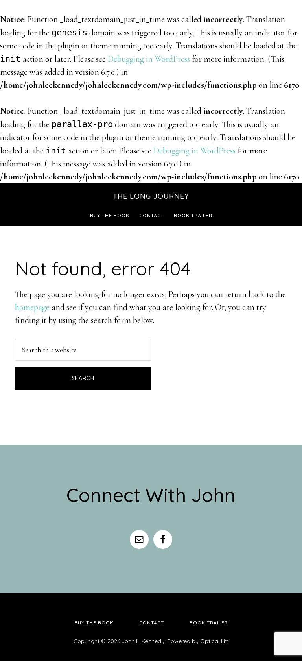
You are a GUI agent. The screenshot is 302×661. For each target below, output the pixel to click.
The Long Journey (151, 196)
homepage (32, 307)
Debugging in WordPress (149, 59)
